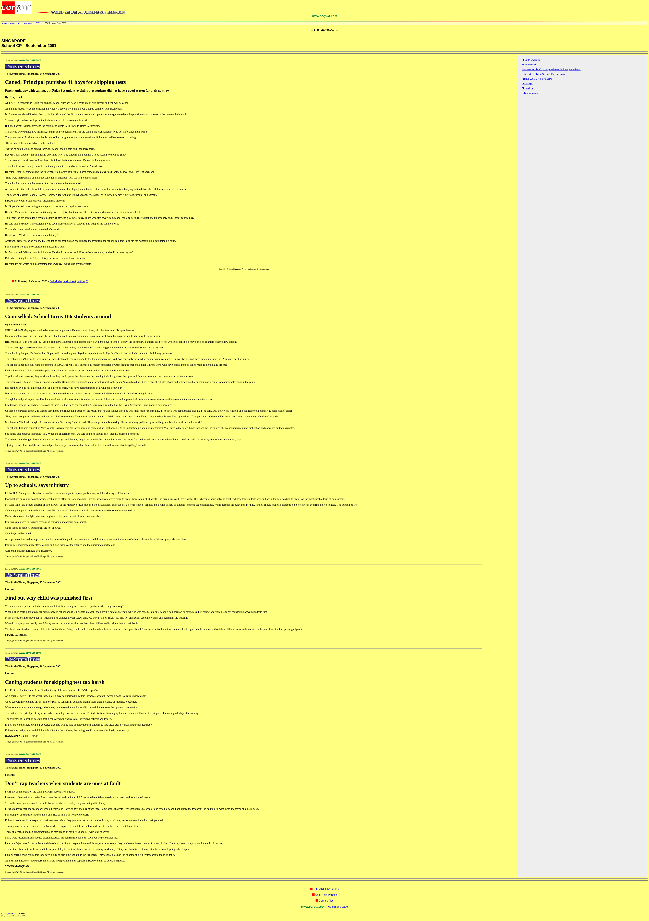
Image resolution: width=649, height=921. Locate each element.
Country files (326, 900)
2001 (38, 23)
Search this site (529, 64)
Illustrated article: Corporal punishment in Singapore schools (551, 69)
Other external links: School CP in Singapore (544, 74)
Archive (28, 23)
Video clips (527, 83)
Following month (530, 93)
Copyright (5, 914)
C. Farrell (16, 914)
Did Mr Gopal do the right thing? (69, 281)
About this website (531, 60)
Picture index (528, 88)
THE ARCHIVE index (326, 889)
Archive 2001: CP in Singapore (537, 79)
